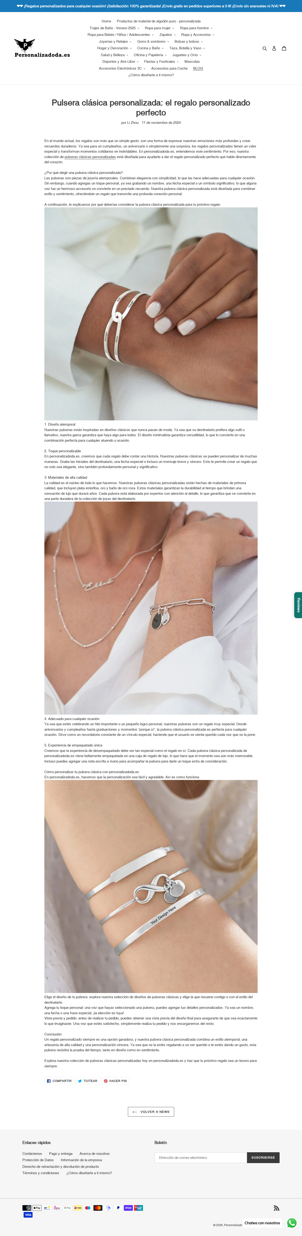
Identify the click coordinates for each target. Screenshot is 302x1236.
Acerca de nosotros (95, 1154)
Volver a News (154, 1112)
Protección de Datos (38, 1160)
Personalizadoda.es (237, 1225)
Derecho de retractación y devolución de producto (60, 1167)
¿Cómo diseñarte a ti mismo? (89, 1173)
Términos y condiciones (40, 1173)
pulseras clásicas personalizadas (90, 157)
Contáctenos (32, 1154)
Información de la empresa (81, 1160)
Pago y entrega (60, 1154)
